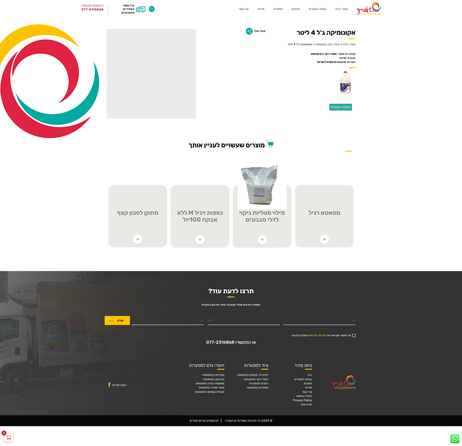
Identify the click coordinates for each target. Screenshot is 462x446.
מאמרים (277, 9)
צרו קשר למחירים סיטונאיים (127, 9)
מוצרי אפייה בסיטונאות (211, 387)
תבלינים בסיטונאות (213, 379)
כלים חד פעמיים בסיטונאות (252, 375)
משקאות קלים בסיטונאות (209, 383)
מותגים (295, 9)
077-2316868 (92, 9)
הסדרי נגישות (304, 396)
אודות (261, 9)
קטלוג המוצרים (317, 9)
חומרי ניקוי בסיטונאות (327, 44)
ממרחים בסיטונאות (213, 375)
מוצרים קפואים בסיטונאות (209, 392)
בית (310, 375)
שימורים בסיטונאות (257, 387)
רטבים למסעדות (258, 383)
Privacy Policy (302, 400)
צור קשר (244, 9)
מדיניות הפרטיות (317, 335)
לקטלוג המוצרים (340, 107)
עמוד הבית (341, 9)
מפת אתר (306, 404)
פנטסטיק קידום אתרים (204, 420)
